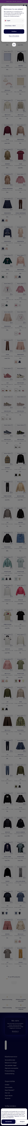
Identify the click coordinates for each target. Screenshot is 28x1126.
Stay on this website (14, 36)
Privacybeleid (10, 1116)
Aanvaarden (8, 1121)
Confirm (14, 31)
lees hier (17, 1116)
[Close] (14, 44)
